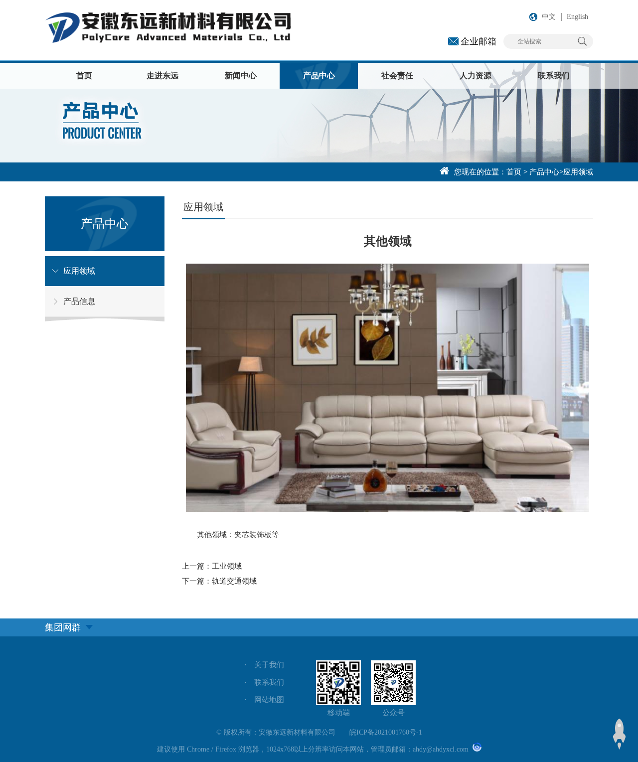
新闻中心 (241, 75)
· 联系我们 (264, 682)
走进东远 (162, 75)
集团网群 (63, 627)
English (577, 16)
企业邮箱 (478, 41)
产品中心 (319, 75)
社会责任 (397, 75)
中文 (549, 16)
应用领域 (578, 172)
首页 (84, 75)
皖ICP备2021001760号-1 (385, 732)
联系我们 (554, 75)
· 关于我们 (264, 665)
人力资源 (475, 75)
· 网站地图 (264, 700)
